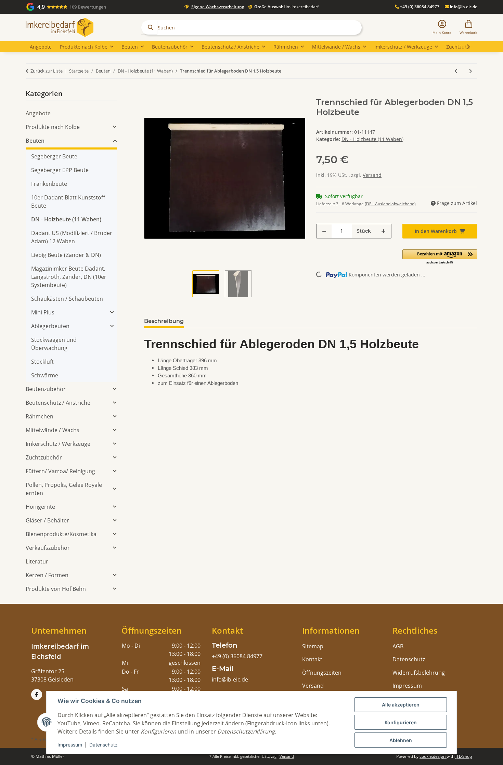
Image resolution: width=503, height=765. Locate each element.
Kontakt (312, 659)
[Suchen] (149, 27)
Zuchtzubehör (44, 457)
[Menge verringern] (324, 231)
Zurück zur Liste (46, 71)
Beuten (35, 140)
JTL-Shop (463, 756)
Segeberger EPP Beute (60, 170)
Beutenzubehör (46, 389)
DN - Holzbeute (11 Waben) (372, 139)
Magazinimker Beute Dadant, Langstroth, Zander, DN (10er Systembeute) (68, 277)
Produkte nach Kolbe (53, 127)
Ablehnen (400, 740)
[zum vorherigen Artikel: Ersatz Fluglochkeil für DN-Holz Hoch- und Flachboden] (456, 71)
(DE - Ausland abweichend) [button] (390, 204)
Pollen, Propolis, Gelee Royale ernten (64, 489)
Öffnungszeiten (321, 672)
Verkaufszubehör (48, 548)
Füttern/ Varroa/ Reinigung (60, 471)
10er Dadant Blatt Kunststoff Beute (68, 201)
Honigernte (40, 506)
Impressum (69, 745)
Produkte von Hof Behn (56, 589)
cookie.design (433, 756)
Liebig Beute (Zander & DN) (66, 255)
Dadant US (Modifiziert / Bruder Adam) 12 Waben (71, 237)
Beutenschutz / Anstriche (58, 402)
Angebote (38, 113)
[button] (442, 27)
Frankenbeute (49, 183)
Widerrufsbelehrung (418, 672)
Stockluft (42, 361)
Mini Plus (42, 312)
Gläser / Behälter (47, 520)
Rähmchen (39, 416)
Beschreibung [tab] (164, 321)
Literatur (37, 561)
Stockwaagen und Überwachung (54, 344)
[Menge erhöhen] (383, 231)
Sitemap (312, 646)
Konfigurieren (401, 722)
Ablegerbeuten (50, 326)
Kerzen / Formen (47, 575)
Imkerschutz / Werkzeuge (58, 444)
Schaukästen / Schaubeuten (67, 298)
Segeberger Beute (54, 156)
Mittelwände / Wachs (52, 430)
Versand (372, 175)
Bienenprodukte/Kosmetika (61, 534)
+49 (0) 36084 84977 (419, 7)
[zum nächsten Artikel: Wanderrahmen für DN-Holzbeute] (470, 71)
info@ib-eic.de (463, 7)
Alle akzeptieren (401, 705)
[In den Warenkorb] (149, 94)
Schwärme (44, 375)
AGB (397, 646)
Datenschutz (103, 745)
